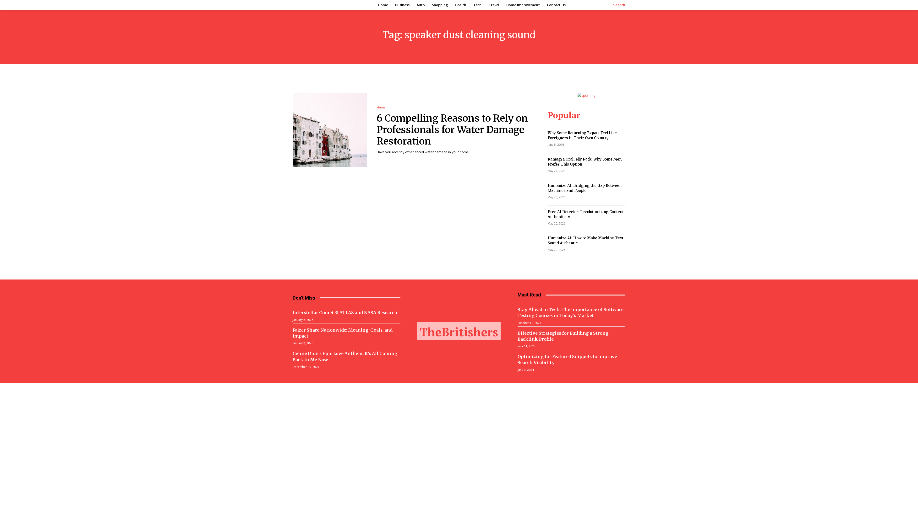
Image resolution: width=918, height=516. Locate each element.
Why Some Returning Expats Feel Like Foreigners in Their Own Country (582, 135)
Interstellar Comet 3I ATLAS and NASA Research (345, 312)
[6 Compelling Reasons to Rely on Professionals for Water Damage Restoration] (330, 130)
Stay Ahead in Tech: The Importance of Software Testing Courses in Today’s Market (570, 312)
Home (381, 107)
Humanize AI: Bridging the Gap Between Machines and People (585, 188)
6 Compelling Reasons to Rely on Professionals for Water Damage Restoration (452, 129)
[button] (619, 5)
